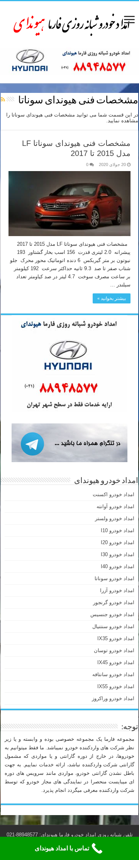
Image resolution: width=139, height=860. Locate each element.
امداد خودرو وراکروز (113, 698)
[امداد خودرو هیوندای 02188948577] (69, 23)
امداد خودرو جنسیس (112, 614)
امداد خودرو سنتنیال (113, 626)
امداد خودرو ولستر (114, 518)
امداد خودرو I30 (117, 554)
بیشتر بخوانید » (111, 298)
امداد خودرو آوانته (115, 506)
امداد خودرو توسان (114, 650)
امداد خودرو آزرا (117, 590)
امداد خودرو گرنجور (113, 602)
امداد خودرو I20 (117, 542)
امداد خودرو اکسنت (113, 494)
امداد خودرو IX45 (115, 662)
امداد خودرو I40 (117, 566)
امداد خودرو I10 (117, 530)
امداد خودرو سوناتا (114, 578)
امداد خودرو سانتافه (113, 674)
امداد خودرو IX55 (115, 686)
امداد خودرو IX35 (115, 638)
